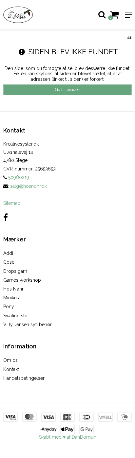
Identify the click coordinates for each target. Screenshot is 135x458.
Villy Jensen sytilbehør (27, 324)
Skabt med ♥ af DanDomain (67, 437)
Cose (8, 262)
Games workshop (22, 280)
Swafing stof (16, 315)
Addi (8, 253)
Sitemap (11, 203)
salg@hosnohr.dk (28, 186)
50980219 (18, 177)
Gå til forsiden (67, 89)
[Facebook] (5, 217)
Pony (8, 306)
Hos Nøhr (13, 288)
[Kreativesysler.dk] (33, 15)
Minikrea (12, 297)
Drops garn (15, 271)
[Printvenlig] (129, 37)
